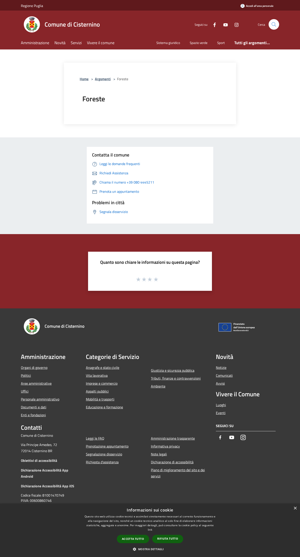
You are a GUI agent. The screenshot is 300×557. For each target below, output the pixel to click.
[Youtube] (223, 24)
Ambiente (158, 386)
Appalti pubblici (97, 391)
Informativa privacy (165, 446)
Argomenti (103, 79)
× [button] (295, 508)
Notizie (221, 367)
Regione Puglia (32, 5)
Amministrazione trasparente (173, 438)
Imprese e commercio (101, 383)
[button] (150, 549)
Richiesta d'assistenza (102, 462)
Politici (26, 375)
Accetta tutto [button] (133, 539)
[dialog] (150, 530)
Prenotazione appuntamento (107, 446)
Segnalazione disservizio (104, 454)
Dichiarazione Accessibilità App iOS (47, 486)
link (150, 530)
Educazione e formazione (104, 407)
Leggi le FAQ (95, 438)
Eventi (221, 412)
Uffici (25, 391)
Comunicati (224, 375)
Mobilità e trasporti (100, 399)
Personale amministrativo (40, 399)
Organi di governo (34, 367)
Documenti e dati (33, 407)
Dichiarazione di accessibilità (172, 462)
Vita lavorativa (97, 375)
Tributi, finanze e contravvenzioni (176, 378)
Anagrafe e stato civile (102, 367)
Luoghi (221, 405)
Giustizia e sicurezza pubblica (172, 370)
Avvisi (220, 383)
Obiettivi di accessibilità (39, 460)
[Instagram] (234, 24)
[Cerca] (274, 24)
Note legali (159, 454)
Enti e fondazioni (33, 415)
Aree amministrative (36, 383)
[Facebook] (212, 24)
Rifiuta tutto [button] (167, 539)
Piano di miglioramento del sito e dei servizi (178, 473)
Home (84, 79)
